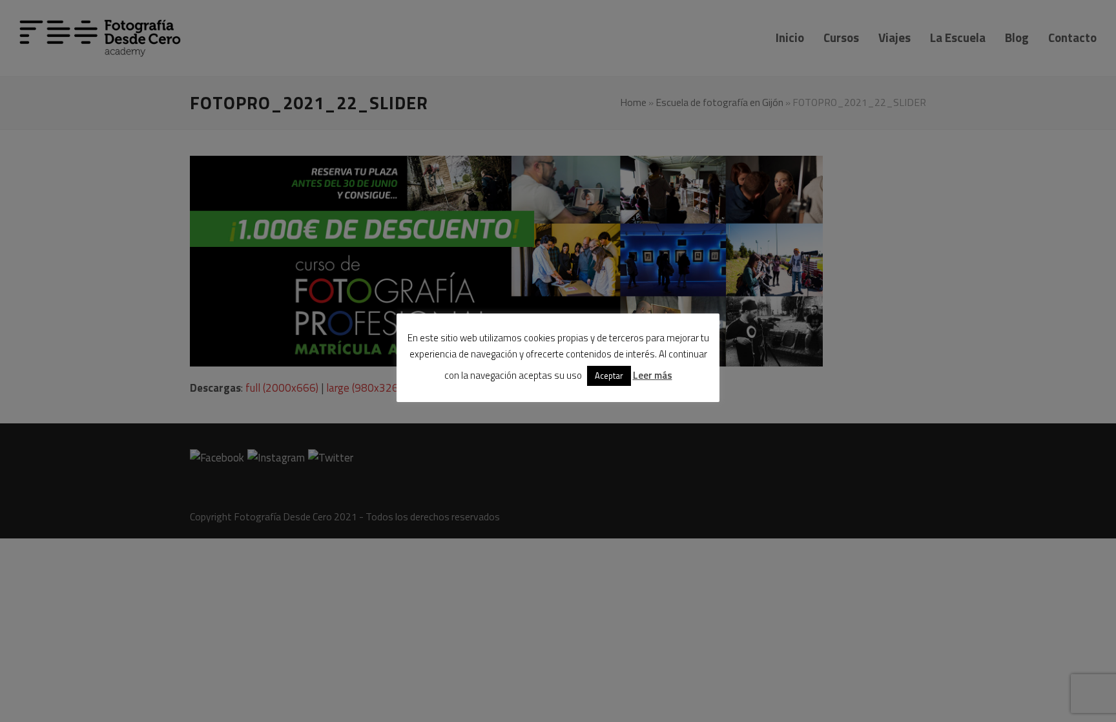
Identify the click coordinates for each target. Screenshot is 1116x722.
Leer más (652, 375)
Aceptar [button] (609, 375)
